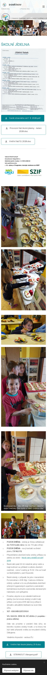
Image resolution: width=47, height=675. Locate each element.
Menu (43, 6)
